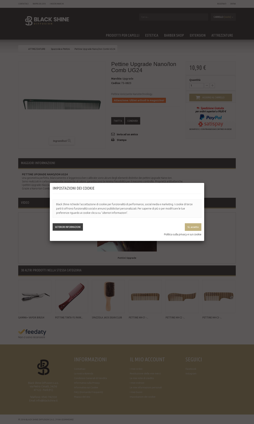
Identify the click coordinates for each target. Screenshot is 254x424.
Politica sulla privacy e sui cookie (182, 234)
